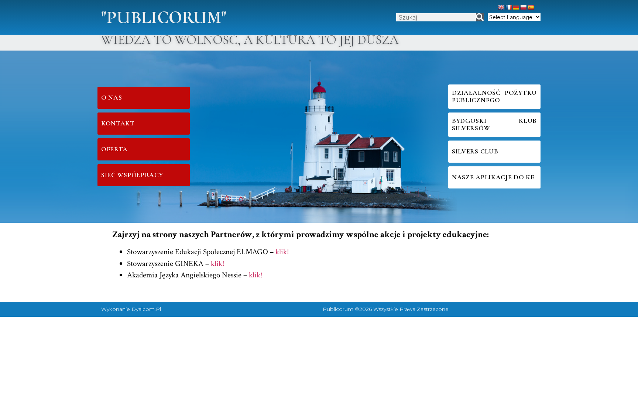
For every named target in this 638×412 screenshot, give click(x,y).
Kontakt (118, 123)
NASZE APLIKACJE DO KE (493, 177)
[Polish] (523, 7)
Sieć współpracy (132, 175)
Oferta (114, 149)
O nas (111, 97)
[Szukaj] (480, 17)
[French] (508, 7)
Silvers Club (475, 151)
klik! (282, 252)
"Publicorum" (163, 17)
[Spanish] (530, 7)
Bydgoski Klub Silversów (494, 124)
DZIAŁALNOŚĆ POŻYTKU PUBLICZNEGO (494, 96)
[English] (501, 7)
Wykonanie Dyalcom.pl (131, 309)
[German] (515, 7)
